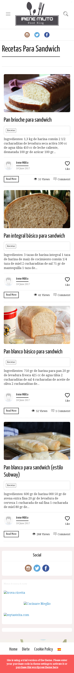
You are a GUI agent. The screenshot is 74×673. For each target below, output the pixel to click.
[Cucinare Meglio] (37, 604)
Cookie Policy (43, 649)
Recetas (11, 130)
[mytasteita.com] (16, 615)
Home (13, 649)
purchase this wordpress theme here (37, 667)
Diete (26, 649)
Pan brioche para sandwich (28, 120)
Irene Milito (22, 162)
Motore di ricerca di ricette (15, 584)
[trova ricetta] (14, 592)
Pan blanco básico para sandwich (33, 352)
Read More (11, 179)
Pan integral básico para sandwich (34, 236)
